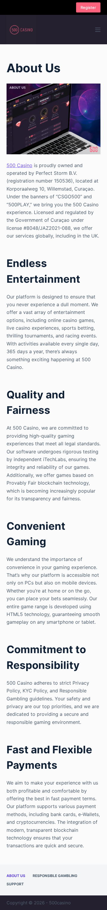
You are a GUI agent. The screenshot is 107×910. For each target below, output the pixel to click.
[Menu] (97, 29)
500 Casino (19, 165)
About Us (16, 875)
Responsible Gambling (55, 875)
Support (15, 884)
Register (88, 7)
